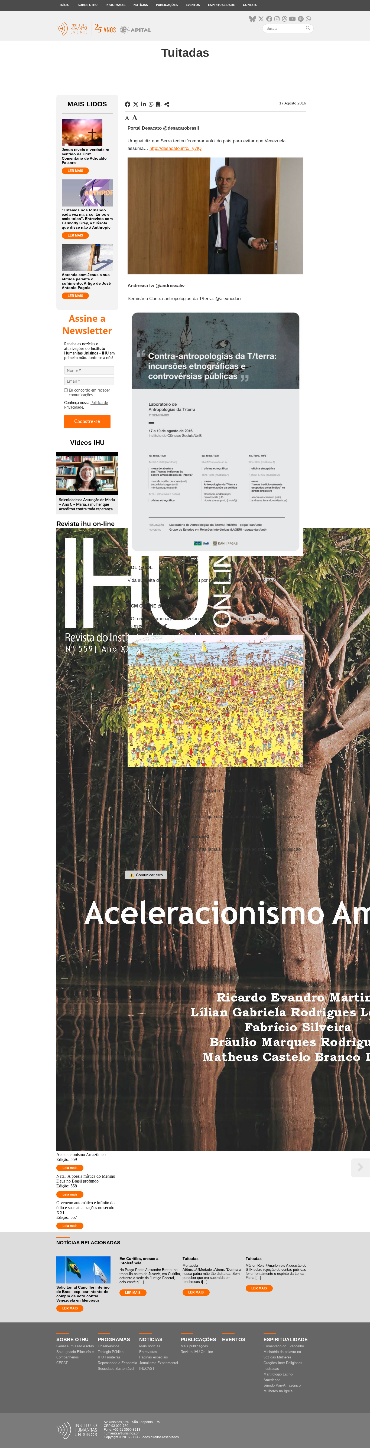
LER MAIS (75, 171)
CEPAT (62, 1363)
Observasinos (108, 1346)
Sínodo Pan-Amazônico (282, 1385)
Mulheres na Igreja (278, 1391)
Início (65, 4)
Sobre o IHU (88, 4)
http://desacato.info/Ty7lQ (176, 148)
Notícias (141, 4)
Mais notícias (149, 1346)
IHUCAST (147, 1369)
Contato (250, 4)
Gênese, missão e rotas (75, 1346)
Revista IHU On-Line (197, 1352)
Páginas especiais (153, 1357)
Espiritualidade (221, 4)
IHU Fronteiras (109, 1357)
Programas (115, 4)
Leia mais (70, 1168)
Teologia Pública (111, 1352)
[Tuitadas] (166, 104)
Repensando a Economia (117, 1363)
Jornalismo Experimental (158, 1363)
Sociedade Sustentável (116, 1369)
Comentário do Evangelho (284, 1346)
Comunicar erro (146, 875)
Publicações (167, 4)
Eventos (193, 4)
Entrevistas (148, 1352)
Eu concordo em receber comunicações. (89, 393)
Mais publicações (194, 1346)
